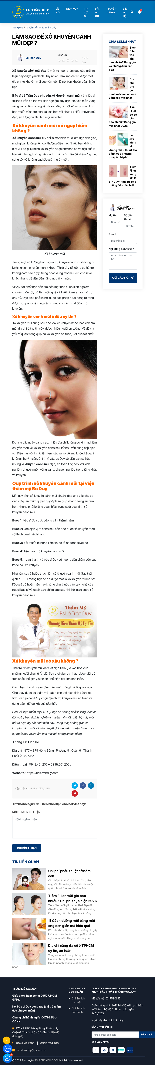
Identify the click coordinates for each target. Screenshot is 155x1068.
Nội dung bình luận (26, 812)
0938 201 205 (49, 1043)
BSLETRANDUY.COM (47, 1060)
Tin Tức (86, 12)
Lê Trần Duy (33, 57)
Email (112, 234)
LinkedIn (91, 785)
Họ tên (113, 215)
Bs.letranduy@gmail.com (31, 1050)
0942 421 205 (25, 1043)
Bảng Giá (97, 12)
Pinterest (75, 793)
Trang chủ (17, 27)
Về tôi (58, 10)
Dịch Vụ (71, 8)
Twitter (75, 785)
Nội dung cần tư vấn (121, 248)
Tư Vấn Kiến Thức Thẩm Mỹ (40, 27)
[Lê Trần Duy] (121, 1050)
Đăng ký (147, 1034)
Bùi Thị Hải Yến (31, 12)
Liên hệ (125, 12)
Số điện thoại (128, 217)
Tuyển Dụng (111, 10)
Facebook (83, 785)
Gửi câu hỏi (121, 277)
